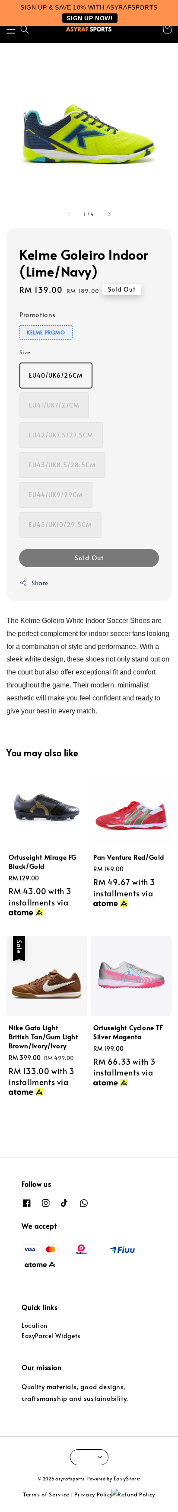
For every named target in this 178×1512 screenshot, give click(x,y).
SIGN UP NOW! (90, 18)
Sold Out (89, 557)
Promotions (37, 314)
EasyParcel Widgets (51, 1336)
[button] (10, 29)
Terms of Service (46, 1494)
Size (25, 352)
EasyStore (127, 1478)
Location (35, 1325)
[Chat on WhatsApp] (140, 1496)
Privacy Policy (93, 1494)
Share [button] (40, 583)
